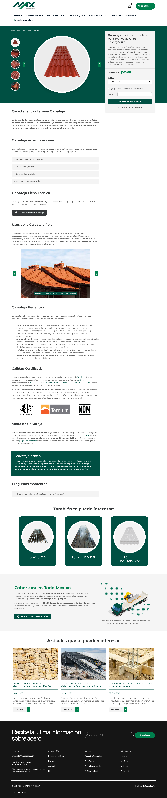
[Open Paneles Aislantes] (43, 15)
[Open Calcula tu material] (33, 20)
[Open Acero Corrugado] (85, 15)
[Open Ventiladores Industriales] (135, 15)
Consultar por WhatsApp (130, 107)
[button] (14, 273)
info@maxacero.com (25, 756)
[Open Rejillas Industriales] (107, 15)
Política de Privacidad (20, 792)
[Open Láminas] (21, 15)
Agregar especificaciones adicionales (126, 89)
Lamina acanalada (23, 31)
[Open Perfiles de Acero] (64, 15)
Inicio (13, 31)
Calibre (111, 78)
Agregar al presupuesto (130, 101)
